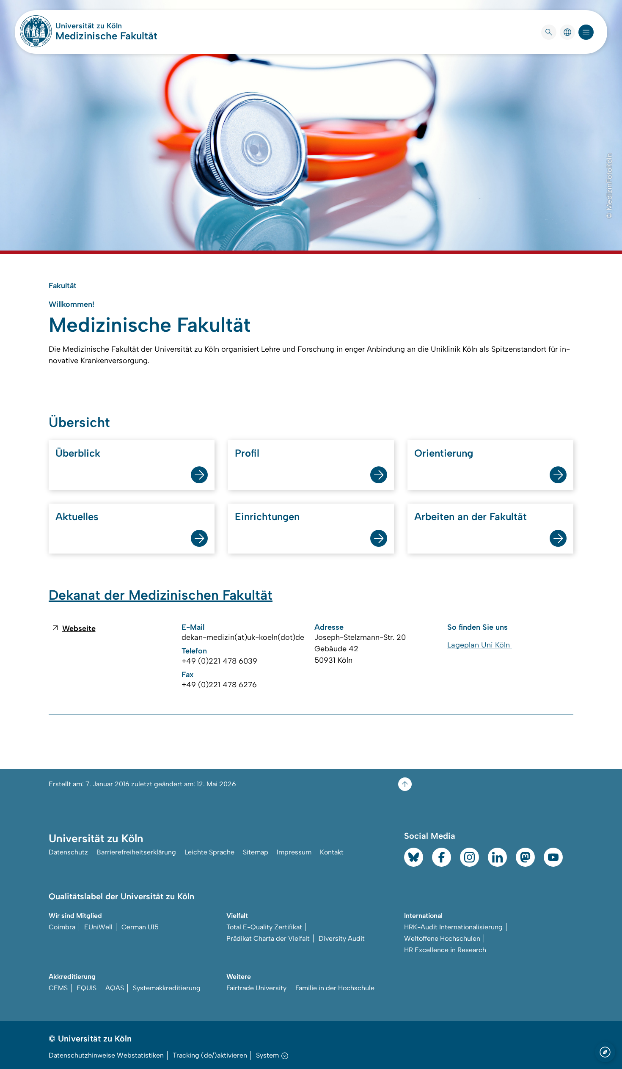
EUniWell (98, 927)
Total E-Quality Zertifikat (264, 927)
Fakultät (63, 285)
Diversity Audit (342, 938)
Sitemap (255, 852)
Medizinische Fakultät (106, 36)
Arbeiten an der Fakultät (470, 516)
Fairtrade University (256, 988)
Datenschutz (68, 852)
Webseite (79, 628)
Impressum (294, 852)
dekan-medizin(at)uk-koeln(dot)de (243, 637)
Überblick (77, 453)
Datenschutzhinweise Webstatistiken (106, 1055)
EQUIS (86, 988)
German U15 (140, 927)
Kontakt (332, 852)
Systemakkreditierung (167, 988)
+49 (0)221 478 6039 (219, 661)
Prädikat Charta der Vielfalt (268, 938)
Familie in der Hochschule (334, 988)
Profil (247, 453)
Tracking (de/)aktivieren (210, 1055)
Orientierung (443, 453)
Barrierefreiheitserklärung (136, 852)
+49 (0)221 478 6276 (219, 684)
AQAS (114, 988)
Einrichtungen (267, 516)
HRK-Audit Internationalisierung (453, 927)
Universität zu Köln (106, 26)
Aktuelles (77, 516)
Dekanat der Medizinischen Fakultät (160, 595)
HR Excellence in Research (445, 950)
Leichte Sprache (209, 852)
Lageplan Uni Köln (479, 645)
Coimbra (62, 927)
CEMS (58, 988)
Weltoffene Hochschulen (442, 938)
